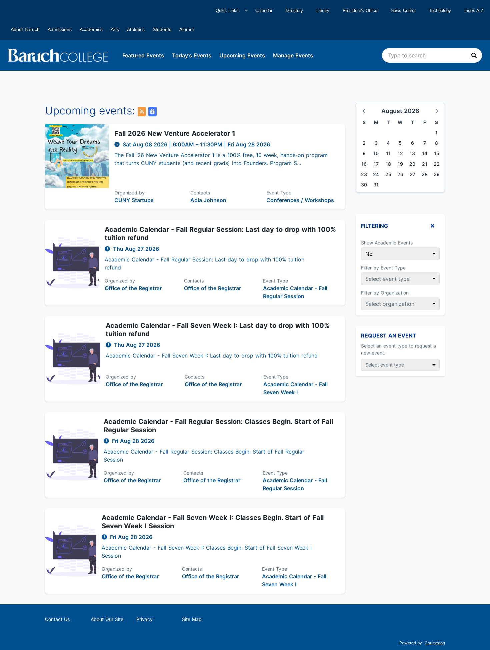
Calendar (263, 10)
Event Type (278, 192)
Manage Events (293, 55)
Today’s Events (191, 55)
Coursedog (435, 642)
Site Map (192, 619)
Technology (440, 10)
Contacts (200, 192)
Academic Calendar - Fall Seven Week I (295, 388)
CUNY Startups (134, 200)
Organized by (129, 192)
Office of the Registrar (133, 288)
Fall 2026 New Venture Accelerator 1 (174, 133)
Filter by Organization (385, 292)
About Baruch (25, 29)
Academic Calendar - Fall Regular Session (295, 292)
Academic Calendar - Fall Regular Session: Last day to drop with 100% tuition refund (220, 233)
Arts (115, 29)
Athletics (136, 29)
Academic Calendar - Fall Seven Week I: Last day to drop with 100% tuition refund (218, 329)
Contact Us (57, 619)
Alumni (186, 29)
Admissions (60, 29)
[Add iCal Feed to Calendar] (152, 111)
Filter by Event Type (383, 267)
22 (437, 164)
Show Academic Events (387, 242)
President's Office (360, 10)
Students (162, 29)
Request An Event (388, 335)
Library (322, 10)
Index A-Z (473, 10)
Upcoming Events (242, 55)
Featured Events (143, 55)
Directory (294, 10)
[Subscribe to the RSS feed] (142, 111)
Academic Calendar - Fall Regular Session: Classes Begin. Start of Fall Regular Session (218, 426)
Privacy (144, 619)
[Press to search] (474, 55)
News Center (403, 10)
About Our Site (107, 619)
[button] (364, 111)
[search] (432, 55)
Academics (91, 29)
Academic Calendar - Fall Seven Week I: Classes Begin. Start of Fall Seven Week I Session (213, 522)
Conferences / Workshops (300, 200)
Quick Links (227, 10)
